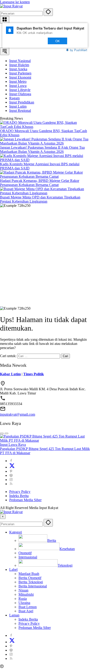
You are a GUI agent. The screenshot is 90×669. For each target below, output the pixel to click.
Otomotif (25, 553)
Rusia (22, 599)
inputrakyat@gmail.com (17, 414)
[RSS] (11, 484)
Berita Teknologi (30, 582)
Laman (14, 615)
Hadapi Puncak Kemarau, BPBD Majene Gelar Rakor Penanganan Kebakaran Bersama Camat (39, 183)
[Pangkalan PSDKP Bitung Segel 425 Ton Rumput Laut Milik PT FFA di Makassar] (45, 440)
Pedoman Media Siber (25, 500)
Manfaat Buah (28, 574)
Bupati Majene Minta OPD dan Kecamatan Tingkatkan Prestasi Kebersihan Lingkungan (40, 199)
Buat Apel (25, 611)
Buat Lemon (27, 607)
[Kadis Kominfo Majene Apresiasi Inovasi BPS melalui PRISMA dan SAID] (45, 160)
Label (13, 569)
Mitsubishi (26, 594)
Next (35, 41)
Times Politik (33, 374)
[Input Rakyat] (11, 6)
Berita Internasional (32, 586)
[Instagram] (11, 480)
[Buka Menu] (4, 20)
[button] (48, 12)
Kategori (15, 532)
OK (57, 41)
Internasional (27, 557)
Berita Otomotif (29, 578)
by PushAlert (78, 50)
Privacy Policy (19, 492)
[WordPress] (11, 475)
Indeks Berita (19, 496)
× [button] (3, 516)
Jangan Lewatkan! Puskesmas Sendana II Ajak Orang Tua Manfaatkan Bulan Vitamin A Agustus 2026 (42, 149)
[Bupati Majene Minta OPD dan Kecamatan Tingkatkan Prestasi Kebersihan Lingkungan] (45, 193)
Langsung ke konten (15, 2)
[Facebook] (11, 461)
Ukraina (24, 603)
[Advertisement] (45, 255)
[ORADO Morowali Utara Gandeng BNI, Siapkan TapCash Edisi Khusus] (45, 127)
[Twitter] (12, 467)
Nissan (23, 590)
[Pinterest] (11, 471)
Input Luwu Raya (13, 445)
